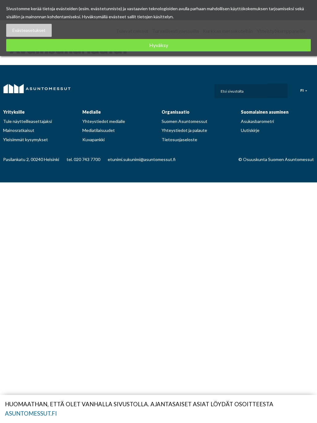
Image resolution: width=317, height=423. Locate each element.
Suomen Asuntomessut (184, 121)
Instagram (179, 89)
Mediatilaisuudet (98, 130)
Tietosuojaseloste (179, 139)
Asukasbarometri (257, 121)
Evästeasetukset (29, 30)
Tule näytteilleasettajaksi (27, 121)
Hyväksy (158, 45)
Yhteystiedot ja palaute (184, 130)
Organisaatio (175, 112)
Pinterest (191, 89)
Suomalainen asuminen (265, 112)
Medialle (91, 112)
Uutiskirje (250, 130)
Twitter (202, 89)
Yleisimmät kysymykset (25, 139)
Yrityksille (14, 112)
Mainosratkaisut (18, 130)
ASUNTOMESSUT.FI (31, 413)
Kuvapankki (93, 139)
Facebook (167, 89)
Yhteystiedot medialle (103, 121)
